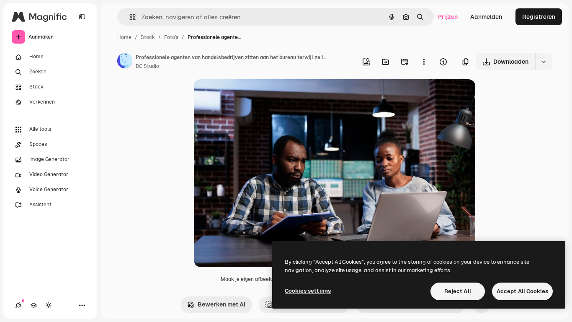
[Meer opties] (423, 61)
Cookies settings (308, 290)
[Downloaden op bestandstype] (543, 61)
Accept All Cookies (522, 291)
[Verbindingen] (18, 305)
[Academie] (33, 305)
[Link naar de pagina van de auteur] (124, 62)
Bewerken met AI (221, 304)
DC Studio (147, 66)
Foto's (171, 37)
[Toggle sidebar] (82, 16)
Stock (148, 37)
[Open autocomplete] (129, 17)
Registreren (538, 17)
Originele (249, 95)
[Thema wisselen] (48, 305)
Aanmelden (486, 17)
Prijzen (448, 17)
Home (124, 37)
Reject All (457, 291)
